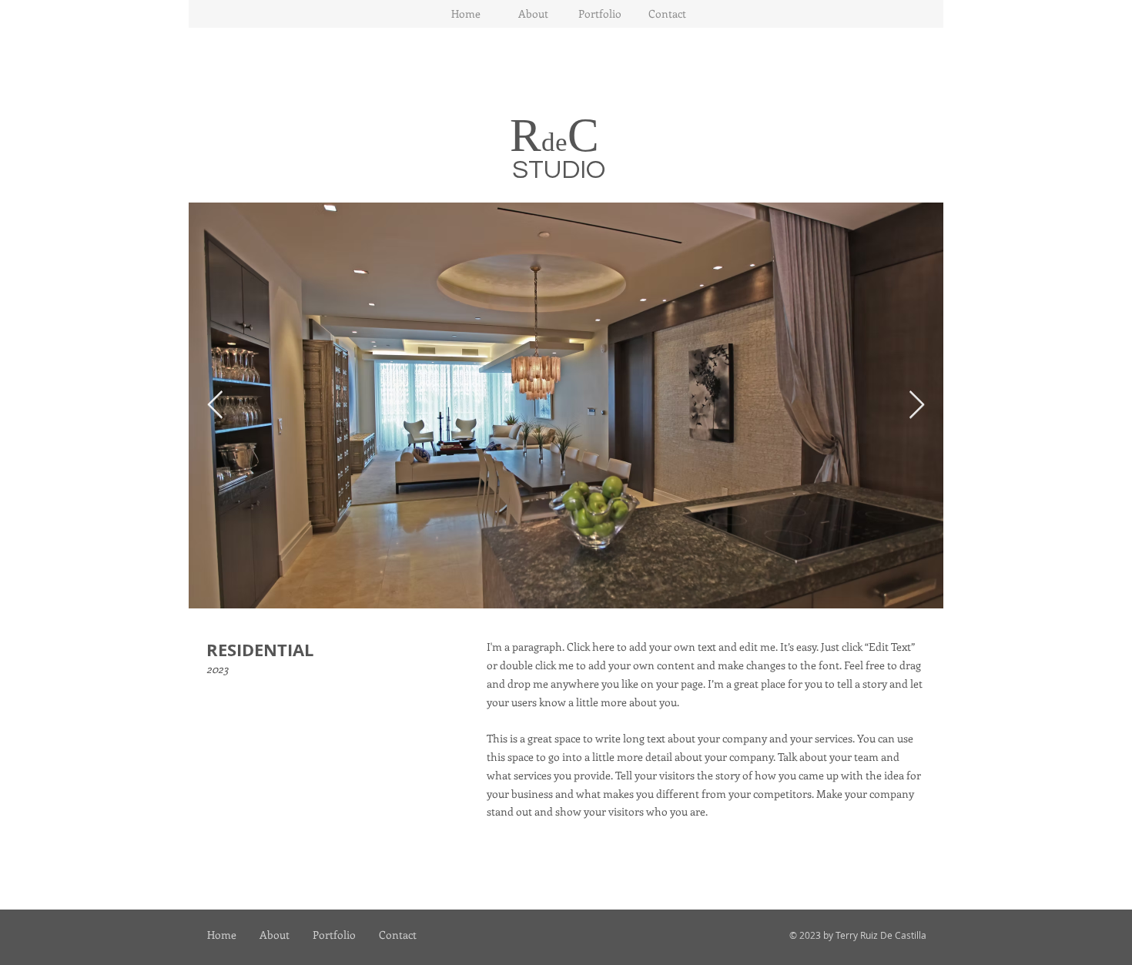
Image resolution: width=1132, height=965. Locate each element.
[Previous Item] (215, 405)
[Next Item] (917, 405)
